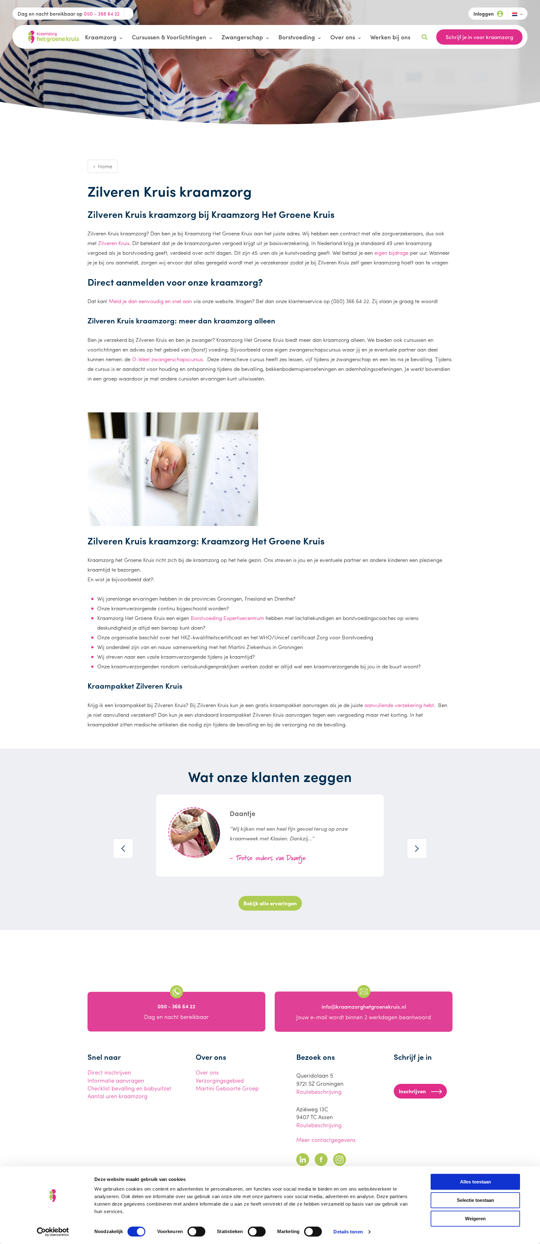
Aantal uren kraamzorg (118, 1096)
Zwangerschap (242, 36)
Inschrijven (412, 1091)
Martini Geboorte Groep (227, 1088)
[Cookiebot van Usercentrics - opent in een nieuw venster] (53, 1232)
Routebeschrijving (319, 1091)
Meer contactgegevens (326, 1139)
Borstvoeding (296, 36)
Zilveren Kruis (113, 243)
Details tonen (347, 1231)
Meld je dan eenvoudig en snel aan (149, 301)
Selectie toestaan (475, 1200)
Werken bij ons (390, 36)
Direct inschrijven (109, 1072)
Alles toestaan (475, 1181)
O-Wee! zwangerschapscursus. (169, 359)
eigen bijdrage (391, 252)
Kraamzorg (101, 36)
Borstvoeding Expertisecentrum (227, 618)
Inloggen (483, 13)
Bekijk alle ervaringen (270, 903)
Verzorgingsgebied (220, 1080)
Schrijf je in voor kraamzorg (479, 37)
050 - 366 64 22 (101, 13)
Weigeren (475, 1218)
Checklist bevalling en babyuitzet (129, 1088)
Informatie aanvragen (116, 1080)
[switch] (196, 1232)
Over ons (342, 36)
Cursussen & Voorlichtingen (169, 36)
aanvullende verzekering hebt (399, 705)
